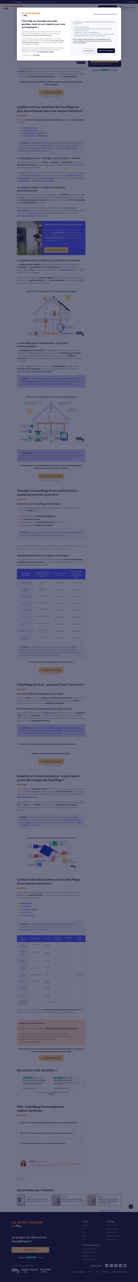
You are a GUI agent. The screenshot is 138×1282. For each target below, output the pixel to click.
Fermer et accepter (106, 51)
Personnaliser (89, 51)
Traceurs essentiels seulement (104, 14)
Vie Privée (36, 55)
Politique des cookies (46, 51)
